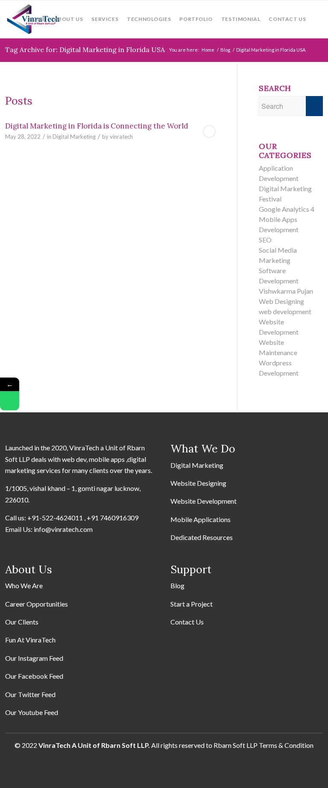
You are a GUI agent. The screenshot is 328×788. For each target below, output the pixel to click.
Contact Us (187, 622)
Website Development (203, 501)
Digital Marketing (74, 136)
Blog (177, 585)
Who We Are (24, 585)
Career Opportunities (36, 604)
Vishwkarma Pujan (286, 291)
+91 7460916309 (112, 518)
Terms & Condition (286, 745)
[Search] (316, 19)
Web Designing (281, 301)
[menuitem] (37, 19)
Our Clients (21, 622)
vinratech (121, 136)
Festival (270, 199)
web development (285, 311)
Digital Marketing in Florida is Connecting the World (96, 126)
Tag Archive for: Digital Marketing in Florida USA (85, 49)
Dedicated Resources (201, 537)
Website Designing (198, 483)
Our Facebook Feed (34, 676)
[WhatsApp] (9, 401)
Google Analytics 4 (286, 209)
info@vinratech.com (63, 529)
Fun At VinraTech (30, 640)
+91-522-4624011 (55, 518)
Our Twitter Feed (30, 694)
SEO (265, 240)
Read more (209, 131)
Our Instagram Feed (34, 658)
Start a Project (191, 604)
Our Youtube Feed (31, 712)
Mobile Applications (200, 519)
